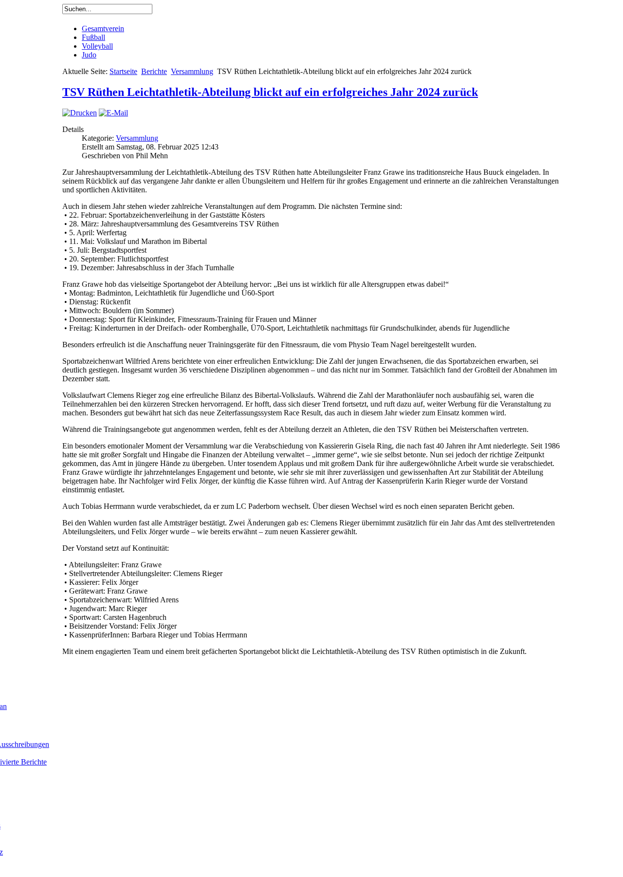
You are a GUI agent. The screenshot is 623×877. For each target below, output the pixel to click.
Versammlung (192, 71)
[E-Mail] (113, 113)
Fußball (93, 37)
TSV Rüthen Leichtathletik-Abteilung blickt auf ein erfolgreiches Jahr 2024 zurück (270, 92)
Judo (89, 55)
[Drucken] (79, 113)
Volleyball (97, 46)
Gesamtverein (103, 28)
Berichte (154, 71)
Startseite (123, 71)
